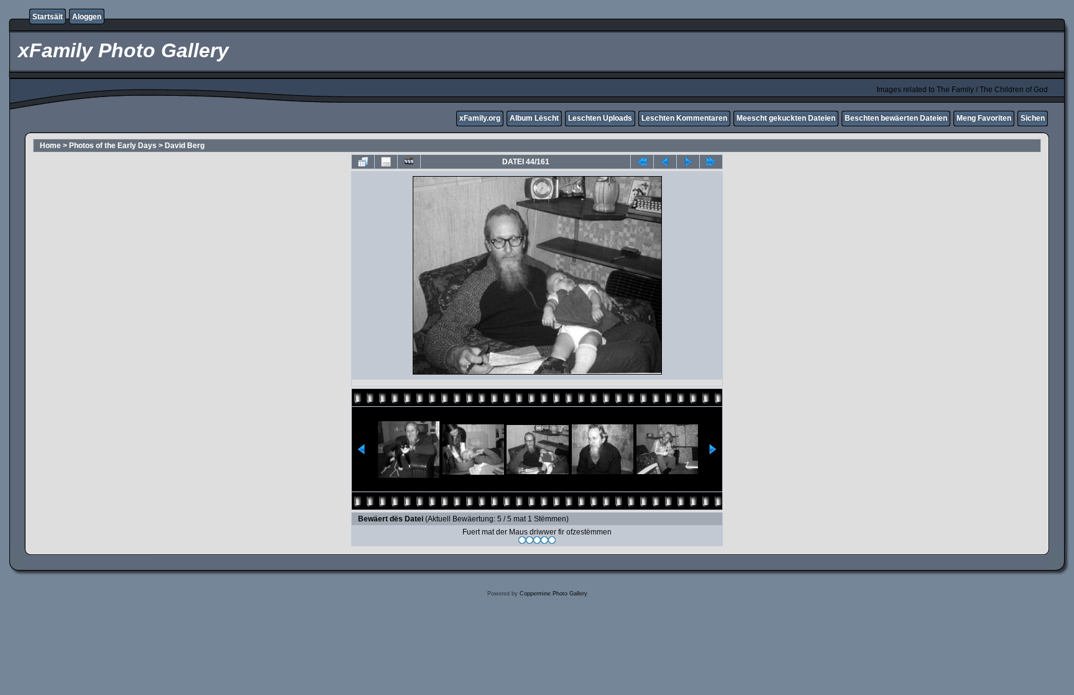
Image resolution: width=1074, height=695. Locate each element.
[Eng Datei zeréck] (688, 162)
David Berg (184, 145)
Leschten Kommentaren (684, 118)
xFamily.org (479, 118)
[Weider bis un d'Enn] (711, 162)
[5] (552, 540)
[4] (544, 540)
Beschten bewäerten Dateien (896, 118)
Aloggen (86, 16)
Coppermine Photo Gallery (553, 593)
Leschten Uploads (600, 118)
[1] (522, 540)
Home (50, 145)
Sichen (1033, 118)
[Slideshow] (409, 162)
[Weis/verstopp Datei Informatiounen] (386, 162)
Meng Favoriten (984, 118)
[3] (537, 540)
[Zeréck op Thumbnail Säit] (363, 162)
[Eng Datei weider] (665, 162)
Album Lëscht (534, 118)
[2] (529, 540)
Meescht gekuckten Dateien (786, 118)
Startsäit (47, 16)
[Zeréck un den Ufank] (642, 162)
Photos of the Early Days (113, 145)
